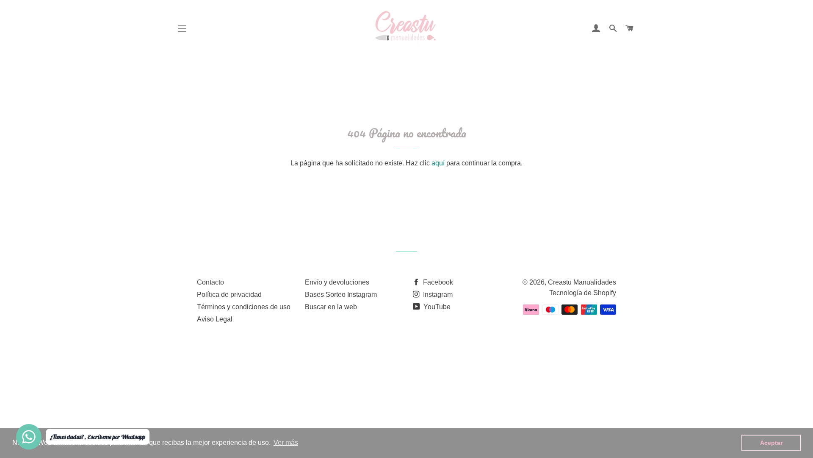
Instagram (437, 294)
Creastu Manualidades (582, 282)
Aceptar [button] (771, 442)
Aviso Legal (214, 319)
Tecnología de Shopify (582, 292)
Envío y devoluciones (337, 282)
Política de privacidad (229, 294)
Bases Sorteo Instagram (341, 294)
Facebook (437, 282)
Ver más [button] (286, 442)
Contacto (210, 282)
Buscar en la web (331, 306)
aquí (438, 163)
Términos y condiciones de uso (243, 306)
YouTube (436, 306)
